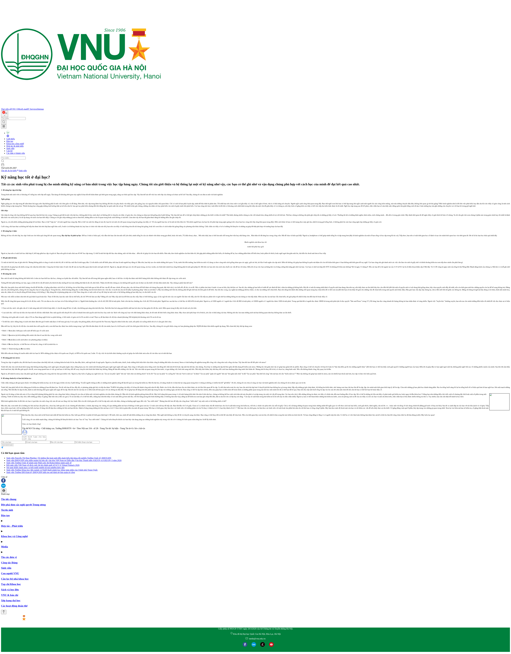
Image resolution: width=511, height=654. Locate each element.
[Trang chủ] (81, 107)
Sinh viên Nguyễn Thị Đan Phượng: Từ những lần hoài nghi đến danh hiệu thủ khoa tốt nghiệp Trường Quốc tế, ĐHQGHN (58, 458)
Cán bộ (9, 151)
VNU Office (16, 109)
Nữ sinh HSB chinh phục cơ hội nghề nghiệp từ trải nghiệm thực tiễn (35, 467)
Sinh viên (10, 148)
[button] (255, 480)
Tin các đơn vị (9, 557)
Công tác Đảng (9, 562)
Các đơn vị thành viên (15, 153)
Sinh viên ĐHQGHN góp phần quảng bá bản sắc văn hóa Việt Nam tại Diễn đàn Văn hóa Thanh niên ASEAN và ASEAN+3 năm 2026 (63, 460)
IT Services (32, 109)
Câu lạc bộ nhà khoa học (15, 578)
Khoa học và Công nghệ (14, 536)
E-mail (24, 109)
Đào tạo (9, 141)
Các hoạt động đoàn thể (14, 605)
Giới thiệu (10, 139)
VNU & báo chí (9, 595)
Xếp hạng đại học (10, 600)
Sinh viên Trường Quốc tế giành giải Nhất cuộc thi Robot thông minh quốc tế (38, 463)
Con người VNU (10, 573)
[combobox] (4, 113)
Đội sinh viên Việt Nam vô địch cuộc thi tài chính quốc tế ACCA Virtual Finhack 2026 (42, 465)
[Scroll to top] (3, 612)
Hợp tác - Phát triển (12, 526)
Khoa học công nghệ (15, 143)
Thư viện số (6, 109)
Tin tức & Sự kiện (9, 170)
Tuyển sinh (7, 510)
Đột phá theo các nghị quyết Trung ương (23, 504)
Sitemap (40, 109)
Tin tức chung (8, 499)
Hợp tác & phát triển (15, 146)
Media (4, 546)
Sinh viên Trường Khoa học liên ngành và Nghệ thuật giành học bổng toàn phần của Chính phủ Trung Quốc (52, 470)
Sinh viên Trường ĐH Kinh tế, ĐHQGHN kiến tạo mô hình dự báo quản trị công (40, 472)
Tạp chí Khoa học (11, 584)
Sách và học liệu (10, 589)
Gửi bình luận (7, 445)
